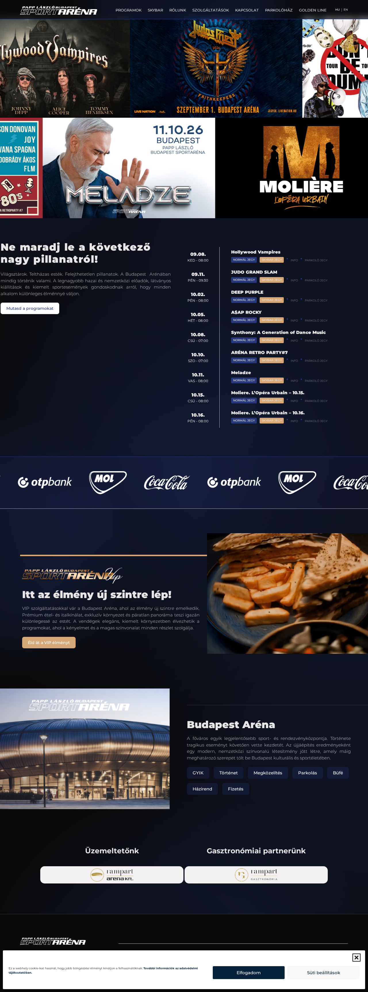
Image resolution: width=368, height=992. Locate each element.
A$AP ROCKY (246, 312)
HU (337, 9)
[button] (356, 957)
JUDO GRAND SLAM (254, 272)
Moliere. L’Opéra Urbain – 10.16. (268, 412)
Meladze (241, 372)
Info (294, 260)
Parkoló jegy (316, 260)
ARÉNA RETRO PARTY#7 (259, 352)
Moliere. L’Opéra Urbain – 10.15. (267, 392)
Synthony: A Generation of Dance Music (278, 332)
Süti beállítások (323, 972)
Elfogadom (249, 972)
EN (346, 9)
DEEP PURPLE (247, 292)
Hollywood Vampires (255, 252)
